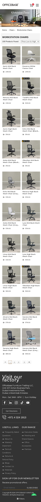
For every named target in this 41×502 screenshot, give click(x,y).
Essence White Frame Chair (29, 67)
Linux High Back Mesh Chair (10, 287)
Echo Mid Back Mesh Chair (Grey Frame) (10, 193)
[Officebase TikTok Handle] (22, 402)
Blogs (7, 463)
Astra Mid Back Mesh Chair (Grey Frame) (10, 224)
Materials (8, 470)
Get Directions (11, 411)
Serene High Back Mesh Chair (10, 349)
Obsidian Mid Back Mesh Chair (31, 161)
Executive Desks (31, 432)
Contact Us (9, 466)
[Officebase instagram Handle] (16, 402)
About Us (8, 439)
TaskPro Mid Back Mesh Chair (30, 99)
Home (4, 30)
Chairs (11, 30)
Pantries (27, 449)
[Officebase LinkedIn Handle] (10, 402)
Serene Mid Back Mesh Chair (30, 318)
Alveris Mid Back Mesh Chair (10, 318)
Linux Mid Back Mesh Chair (9, 255)
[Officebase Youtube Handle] (28, 402)
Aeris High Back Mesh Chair (10, 130)
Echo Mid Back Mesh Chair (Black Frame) (30, 130)
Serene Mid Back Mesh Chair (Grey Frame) (30, 349)
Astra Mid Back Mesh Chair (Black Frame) (10, 161)
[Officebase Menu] (37, 5)
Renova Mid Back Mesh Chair (10, 99)
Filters (21, 499)
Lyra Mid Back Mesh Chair (31, 224)
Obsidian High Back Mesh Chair (31, 287)
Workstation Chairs (24, 30)
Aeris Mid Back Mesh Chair (9, 67)
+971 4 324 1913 (17, 417)
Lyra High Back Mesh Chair (29, 255)
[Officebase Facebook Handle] (4, 402)
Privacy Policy (10, 473)
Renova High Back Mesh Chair (30, 193)
